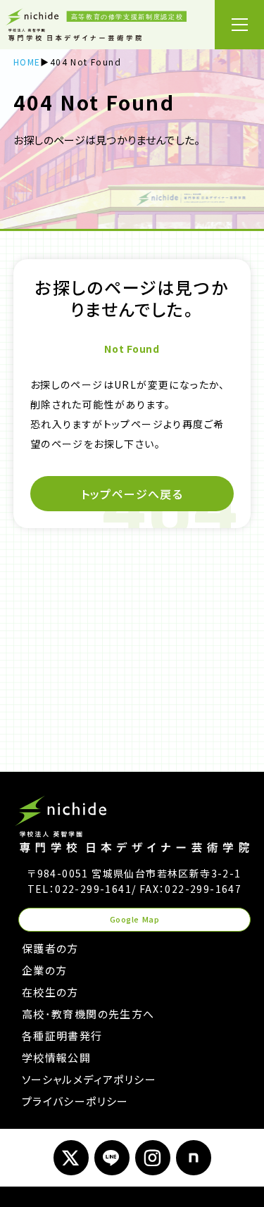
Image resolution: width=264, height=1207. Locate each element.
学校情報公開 (56, 1057)
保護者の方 (50, 948)
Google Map (135, 919)
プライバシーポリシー (75, 1101)
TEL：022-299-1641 (79, 889)
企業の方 (45, 970)
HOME (27, 62)
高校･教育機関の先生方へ (88, 1013)
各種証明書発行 (62, 1035)
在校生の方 (50, 992)
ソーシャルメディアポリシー (89, 1079)
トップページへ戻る (132, 493)
